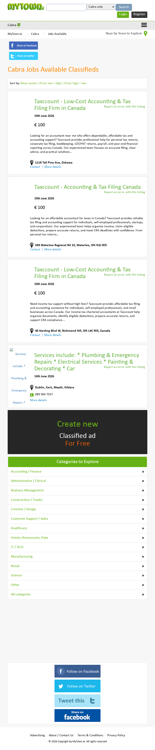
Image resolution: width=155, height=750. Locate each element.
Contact (35, 167)
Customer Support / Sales (29, 519)
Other (15, 585)
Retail (15, 566)
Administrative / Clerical (28, 481)
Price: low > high (50, 83)
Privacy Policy (116, 735)
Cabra (12, 25)
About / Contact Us (61, 735)
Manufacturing (21, 557)
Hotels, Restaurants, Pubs (29, 538)
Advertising (37, 735)
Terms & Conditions (90, 735)
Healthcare (19, 528)
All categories (21, 594)
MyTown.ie (15, 34)
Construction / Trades (27, 500)
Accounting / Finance (26, 472)
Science (16, 575)
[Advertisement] (77, 630)
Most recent (29, 83)
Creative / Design (23, 509)
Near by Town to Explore (124, 33)
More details (52, 167)
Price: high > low (75, 83)
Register (139, 14)
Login (123, 14)
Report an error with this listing (124, 106)
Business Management (27, 490)
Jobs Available (57, 34)
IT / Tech (17, 547)
